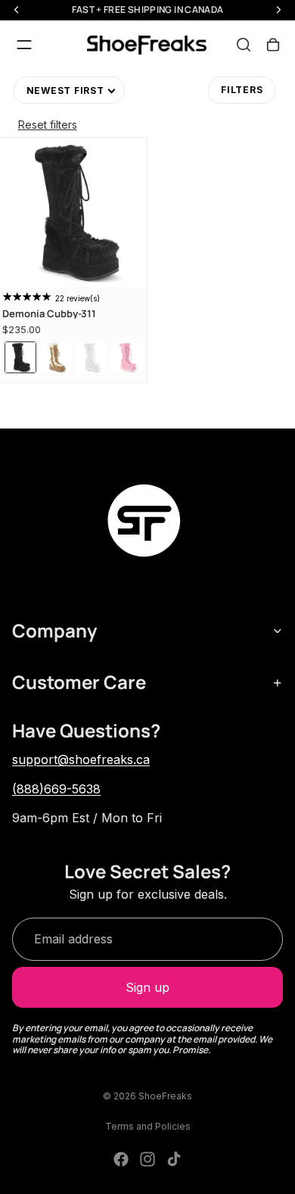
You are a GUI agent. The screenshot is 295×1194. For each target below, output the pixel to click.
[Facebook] (121, 1159)
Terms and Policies (148, 1126)
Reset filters (47, 124)
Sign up (147, 987)
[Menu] (24, 44)
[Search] (243, 44)
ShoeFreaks (165, 1096)
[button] (69, 90)
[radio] (20, 357)
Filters (241, 89)
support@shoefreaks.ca (81, 759)
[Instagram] (147, 1159)
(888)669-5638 (56, 789)
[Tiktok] (174, 1159)
